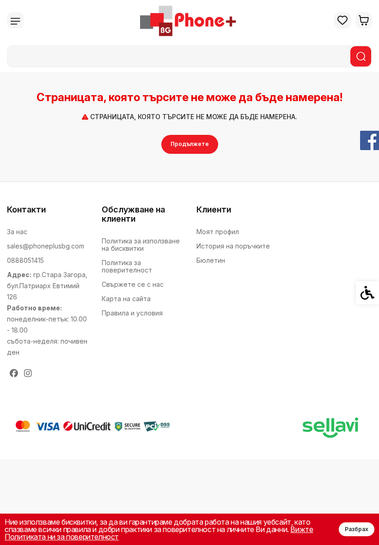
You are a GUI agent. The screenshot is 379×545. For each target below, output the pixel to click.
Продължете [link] (190, 143)
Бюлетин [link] (210, 260)
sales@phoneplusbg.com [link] (45, 246)
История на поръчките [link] (233, 246)
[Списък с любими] (342, 20)
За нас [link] (17, 232)
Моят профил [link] (217, 232)
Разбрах (356, 529)
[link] (190, 20)
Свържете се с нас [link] (133, 284)
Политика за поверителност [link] (127, 266)
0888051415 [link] (25, 260)
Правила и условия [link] (132, 313)
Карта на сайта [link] (126, 299)
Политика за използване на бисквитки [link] (141, 244)
